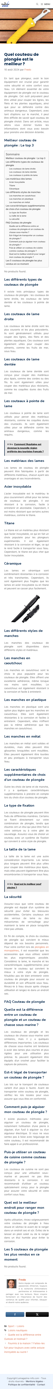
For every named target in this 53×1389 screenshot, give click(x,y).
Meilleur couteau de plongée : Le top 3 (25, 158)
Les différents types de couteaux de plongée (24, 164)
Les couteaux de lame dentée (23, 172)
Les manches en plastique (21, 199)
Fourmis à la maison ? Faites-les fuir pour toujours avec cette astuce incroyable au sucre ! (24, 1347)
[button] (37, 4)
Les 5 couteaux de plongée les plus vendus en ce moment (24, 262)
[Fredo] (11, 1288)
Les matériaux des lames (19, 178)
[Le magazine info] (5, 4)
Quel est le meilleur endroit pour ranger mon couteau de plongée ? (27, 255)
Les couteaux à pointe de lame (23, 175)
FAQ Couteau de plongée (18, 222)
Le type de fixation (18, 212)
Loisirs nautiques (17, 1330)
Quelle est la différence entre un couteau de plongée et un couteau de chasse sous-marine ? (26, 229)
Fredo (22, 1279)
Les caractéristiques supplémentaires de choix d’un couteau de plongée (25, 207)
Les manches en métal (19, 202)
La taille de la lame (17, 216)
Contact (41, 1384)
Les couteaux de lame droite (22, 169)
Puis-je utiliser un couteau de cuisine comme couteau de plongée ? (26, 249)
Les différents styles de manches (23, 192)
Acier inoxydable (17, 182)
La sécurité (14, 219)
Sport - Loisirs (16, 1326)
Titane (12, 185)
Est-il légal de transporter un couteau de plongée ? (26, 237)
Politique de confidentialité (21, 1384)
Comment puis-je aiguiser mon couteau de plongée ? (27, 243)
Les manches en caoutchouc (22, 196)
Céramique (14, 189)
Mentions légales (34, 1381)
